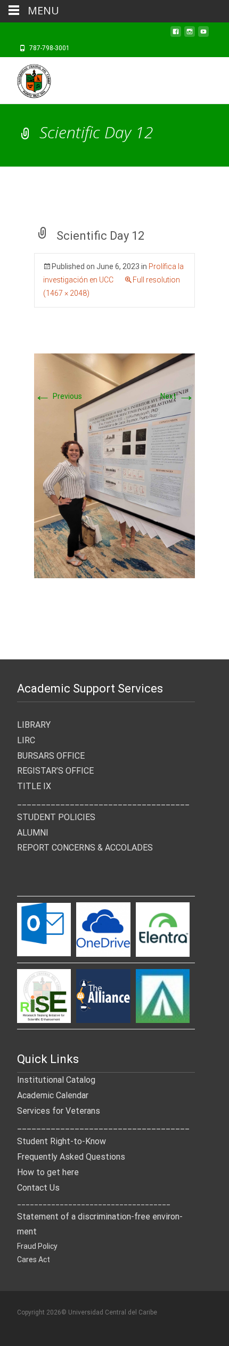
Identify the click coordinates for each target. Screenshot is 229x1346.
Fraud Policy (37, 1246)
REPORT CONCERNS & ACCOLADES (85, 848)
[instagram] (189, 34)
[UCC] (25, 78)
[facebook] (175, 34)
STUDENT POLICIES (56, 817)
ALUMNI (32, 833)
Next (177, 396)
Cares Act (33, 1259)
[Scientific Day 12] (114, 465)
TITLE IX (34, 786)
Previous (58, 396)
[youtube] (203, 34)
